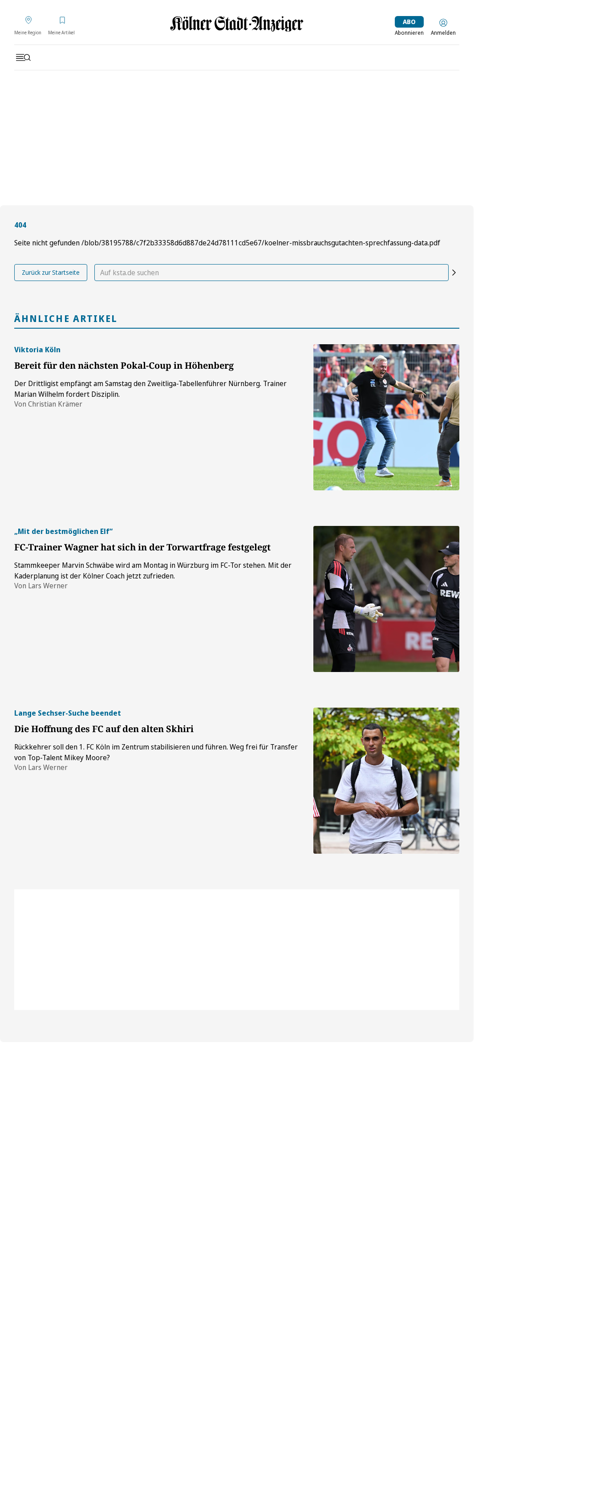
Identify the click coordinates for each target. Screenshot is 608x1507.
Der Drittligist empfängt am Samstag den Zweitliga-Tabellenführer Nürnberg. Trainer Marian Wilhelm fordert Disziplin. (150, 389)
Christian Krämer (55, 404)
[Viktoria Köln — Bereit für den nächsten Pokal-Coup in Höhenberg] (386, 417)
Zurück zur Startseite (51, 272)
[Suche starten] (454, 272)
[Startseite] (237, 24)
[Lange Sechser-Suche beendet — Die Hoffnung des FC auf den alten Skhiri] (386, 781)
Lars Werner (48, 586)
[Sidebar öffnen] (23, 57)
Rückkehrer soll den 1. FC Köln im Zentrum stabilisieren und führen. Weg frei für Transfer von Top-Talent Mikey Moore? (156, 752)
